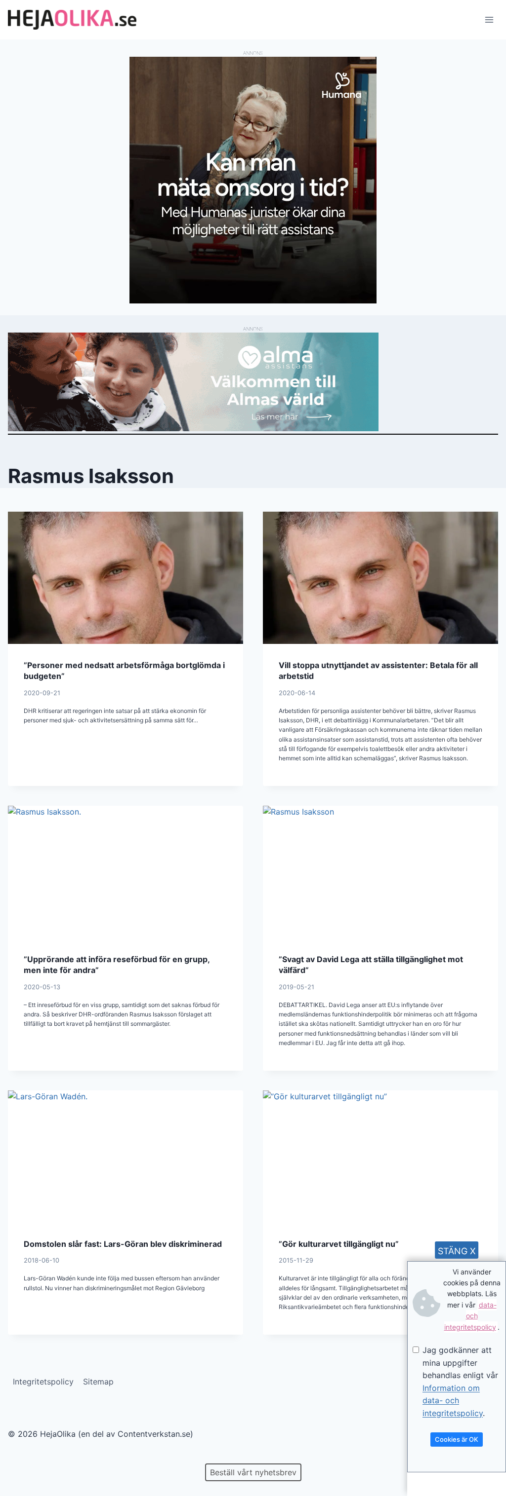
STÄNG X (457, 1251)
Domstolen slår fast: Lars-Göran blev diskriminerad (123, 1244)
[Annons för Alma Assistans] (253, 382)
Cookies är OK (456, 1439)
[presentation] (125, 578)
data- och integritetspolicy (470, 1316)
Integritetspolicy (43, 1381)
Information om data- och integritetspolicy (452, 1400)
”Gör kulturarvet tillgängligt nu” (339, 1244)
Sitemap (98, 1381)
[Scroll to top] (24, 1456)
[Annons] (253, 300)
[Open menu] (489, 19)
